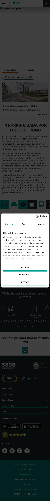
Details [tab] (25, 224)
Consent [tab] (9, 224)
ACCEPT (25, 267)
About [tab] (41, 224)
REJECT (25, 282)
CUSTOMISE (23, 275)
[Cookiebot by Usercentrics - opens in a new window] (36, 217)
